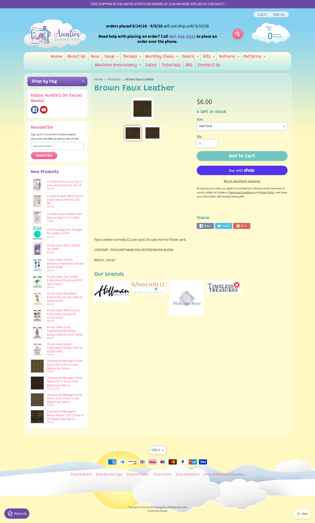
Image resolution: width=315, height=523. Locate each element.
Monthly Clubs (162, 57)
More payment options (242, 181)
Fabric (191, 57)
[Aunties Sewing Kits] (56, 34)
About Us (76, 56)
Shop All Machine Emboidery (224, 474)
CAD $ (156, 450)
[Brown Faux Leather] (132, 133)
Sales (151, 65)
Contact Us (209, 65)
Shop (112, 57)
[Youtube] (44, 110)
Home (56, 56)
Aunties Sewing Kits (156, 507)
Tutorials (171, 65)
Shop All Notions (188, 474)
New (95, 56)
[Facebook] (35, 110)
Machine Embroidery (118, 66)
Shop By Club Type (109, 474)
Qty (199, 136)
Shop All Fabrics (137, 474)
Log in (262, 14)
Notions (229, 57)
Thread (132, 57)
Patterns (255, 57)
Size (200, 119)
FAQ (189, 65)
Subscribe (44, 155)
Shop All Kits (162, 474)
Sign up (278, 14)
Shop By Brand (81, 474)
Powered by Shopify (157, 510)
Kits (209, 57)
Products (114, 79)
